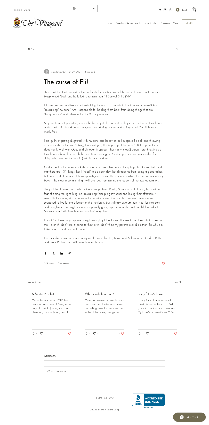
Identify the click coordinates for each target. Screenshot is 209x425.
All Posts (31, 49)
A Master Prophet (43, 294)
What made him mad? (99, 294)
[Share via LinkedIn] (61, 253)
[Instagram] (165, 9)
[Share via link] (69, 253)
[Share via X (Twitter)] (53, 253)
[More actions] (163, 72)
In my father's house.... (152, 294)
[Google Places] (160, 9)
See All (178, 281)
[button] (194, 9)
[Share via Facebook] (45, 253)
